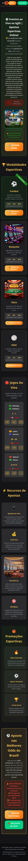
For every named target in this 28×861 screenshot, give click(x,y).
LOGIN (12, 3)
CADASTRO (22, 3)
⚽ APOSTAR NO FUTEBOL (14, 213)
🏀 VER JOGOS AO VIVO (14, 824)
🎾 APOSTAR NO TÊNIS (14, 323)
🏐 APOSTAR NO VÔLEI (14, 365)
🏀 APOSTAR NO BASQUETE (14, 268)
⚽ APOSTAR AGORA (14, 146)
